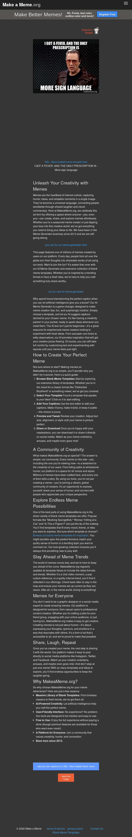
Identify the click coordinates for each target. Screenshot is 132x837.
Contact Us (96, 828)
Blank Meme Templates (66, 832)
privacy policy (75, 828)
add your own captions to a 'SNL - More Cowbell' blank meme (66, 766)
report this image (66, 777)
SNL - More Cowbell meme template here (66, 161)
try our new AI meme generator (66, 291)
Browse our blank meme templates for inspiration (61, 535)
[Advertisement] (24, 87)
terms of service (56, 828)
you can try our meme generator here (66, 245)
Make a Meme (22, 4)
